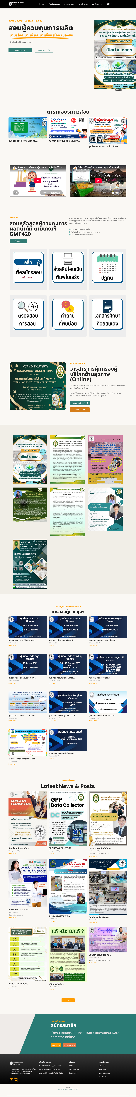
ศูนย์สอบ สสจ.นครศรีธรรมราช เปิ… (22, 715)
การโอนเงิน (102, 1077)
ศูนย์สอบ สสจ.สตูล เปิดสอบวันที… (22, 678)
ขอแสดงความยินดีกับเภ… (100, 848)
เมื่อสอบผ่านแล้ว (69, 4)
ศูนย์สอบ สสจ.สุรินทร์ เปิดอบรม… (23, 141)
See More (68, 1000)
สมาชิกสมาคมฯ (97, 4)
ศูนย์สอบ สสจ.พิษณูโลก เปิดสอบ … (63, 715)
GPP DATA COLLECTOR (60, 848)
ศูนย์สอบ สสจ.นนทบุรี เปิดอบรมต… (64, 141)
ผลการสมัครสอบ (104, 1073)
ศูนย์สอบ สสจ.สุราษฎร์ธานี (99, 678)
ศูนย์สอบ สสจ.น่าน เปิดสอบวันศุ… (21, 640)
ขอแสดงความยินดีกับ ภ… (100, 955)
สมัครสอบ (102, 1066)
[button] (97, 55)
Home (41, 4)
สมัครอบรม (102, 1069)
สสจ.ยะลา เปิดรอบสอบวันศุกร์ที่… (62, 640)
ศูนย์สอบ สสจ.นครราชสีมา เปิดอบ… (104, 146)
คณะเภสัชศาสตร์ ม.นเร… (19, 909)
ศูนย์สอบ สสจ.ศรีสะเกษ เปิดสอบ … (103, 715)
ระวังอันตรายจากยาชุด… (59, 916)
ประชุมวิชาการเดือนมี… (18, 984)
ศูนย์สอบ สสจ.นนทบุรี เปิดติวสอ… (62, 753)
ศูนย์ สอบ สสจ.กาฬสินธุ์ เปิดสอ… (62, 678)
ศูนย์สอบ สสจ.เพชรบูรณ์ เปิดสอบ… (103, 640)
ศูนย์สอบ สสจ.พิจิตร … (99, 917)
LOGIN (109, 4)
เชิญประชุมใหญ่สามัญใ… (19, 848)
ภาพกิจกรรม (83, 4)
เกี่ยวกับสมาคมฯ (54, 4)
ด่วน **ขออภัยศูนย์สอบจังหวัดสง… (22, 759)
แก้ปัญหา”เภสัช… (56, 984)
